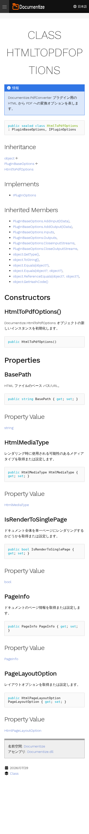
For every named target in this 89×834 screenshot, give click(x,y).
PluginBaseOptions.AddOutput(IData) (42, 227)
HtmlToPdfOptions (18, 169)
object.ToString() (26, 260)
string (8, 428)
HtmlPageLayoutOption (22, 730)
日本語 (82, 6)
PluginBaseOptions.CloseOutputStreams (45, 249)
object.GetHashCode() (30, 282)
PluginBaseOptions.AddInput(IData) (41, 221)
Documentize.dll (40, 752)
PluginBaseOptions (19, 164)
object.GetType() (26, 254)
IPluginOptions (24, 195)
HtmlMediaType (16, 505)
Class (14, 773)
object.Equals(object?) (31, 265)
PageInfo (11, 659)
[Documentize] (28, 6)
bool (7, 582)
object (9, 158)
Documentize (34, 746)
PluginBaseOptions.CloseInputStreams (44, 243)
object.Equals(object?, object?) (37, 271)
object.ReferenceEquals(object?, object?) (46, 276)
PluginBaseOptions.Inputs (33, 232)
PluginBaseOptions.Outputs (35, 238)
